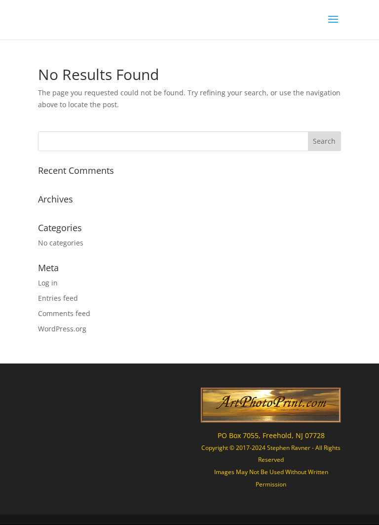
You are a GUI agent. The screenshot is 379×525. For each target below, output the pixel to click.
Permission (271, 484)
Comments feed (64, 313)
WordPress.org (62, 328)
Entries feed (58, 298)
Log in (48, 282)
